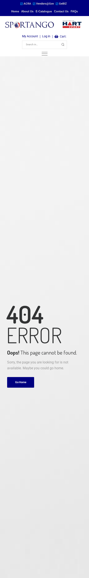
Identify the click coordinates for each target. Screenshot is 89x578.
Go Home (20, 382)
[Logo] (43, 24)
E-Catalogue (44, 11)
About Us (27, 11)
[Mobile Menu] (45, 54)
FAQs (74, 11)
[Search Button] (63, 45)
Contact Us (61, 11)
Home (15, 11)
